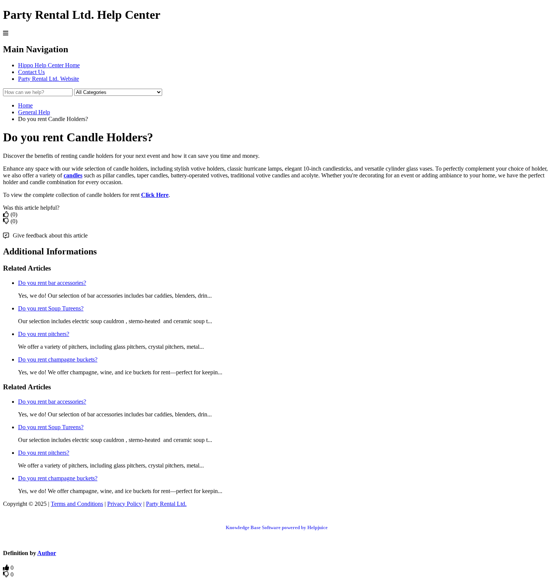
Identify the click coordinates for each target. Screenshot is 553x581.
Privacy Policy (124, 504)
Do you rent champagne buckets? (57, 359)
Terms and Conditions (77, 504)
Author (46, 553)
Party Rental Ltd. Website (48, 79)
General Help (34, 112)
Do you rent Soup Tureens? (51, 308)
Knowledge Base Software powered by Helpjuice (277, 527)
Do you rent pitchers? (43, 334)
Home (25, 105)
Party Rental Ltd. (166, 504)
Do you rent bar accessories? (52, 283)
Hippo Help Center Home (49, 65)
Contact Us (31, 72)
